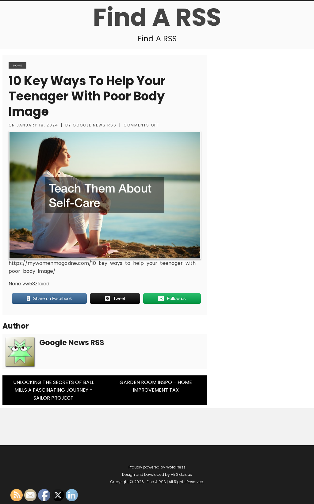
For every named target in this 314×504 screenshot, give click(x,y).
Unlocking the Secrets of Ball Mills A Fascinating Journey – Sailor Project (53, 390)
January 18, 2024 (37, 125)
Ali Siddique (181, 474)
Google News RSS (95, 125)
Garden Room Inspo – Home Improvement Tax (156, 386)
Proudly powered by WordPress (157, 467)
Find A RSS (157, 17)
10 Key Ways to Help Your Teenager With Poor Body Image (87, 96)
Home (17, 65)
